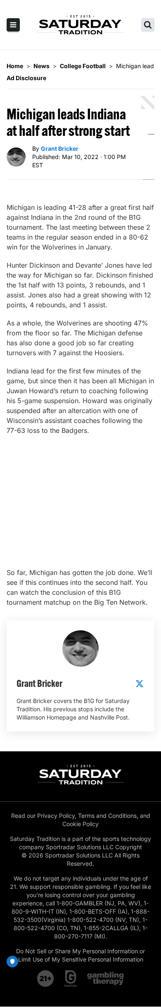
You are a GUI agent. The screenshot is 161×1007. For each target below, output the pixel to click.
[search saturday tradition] (147, 24)
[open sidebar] (13, 24)
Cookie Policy (80, 823)
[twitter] (139, 684)
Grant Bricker (59, 148)
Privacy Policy (56, 815)
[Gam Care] (70, 978)
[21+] (45, 978)
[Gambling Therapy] (105, 978)
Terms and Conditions (107, 815)
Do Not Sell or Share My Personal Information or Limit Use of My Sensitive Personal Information (80, 955)
